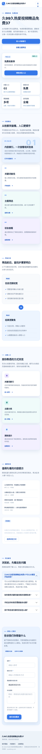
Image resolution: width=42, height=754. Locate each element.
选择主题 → (9, 213)
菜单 (38, 4)
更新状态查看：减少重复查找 (13, 500)
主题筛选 (20, 744)
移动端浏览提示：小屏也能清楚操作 (15, 507)
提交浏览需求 (14, 717)
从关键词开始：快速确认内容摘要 (14, 485)
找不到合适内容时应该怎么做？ (16, 610)
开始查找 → (9, 185)
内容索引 (13, 744)
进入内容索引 (21, 41)
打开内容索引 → (10, 158)
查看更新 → (9, 240)
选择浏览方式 (11, 539)
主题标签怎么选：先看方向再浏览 (14, 492)
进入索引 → (9, 392)
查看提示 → (9, 446)
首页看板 (5, 744)
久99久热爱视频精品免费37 (16, 3)
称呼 (9, 661)
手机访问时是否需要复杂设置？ (16, 602)
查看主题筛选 (21, 47)
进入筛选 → (9, 419)
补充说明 (9, 690)
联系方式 (10, 671)
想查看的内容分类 (12, 680)
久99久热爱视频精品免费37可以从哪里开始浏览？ (19, 576)
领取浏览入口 (21, 73)
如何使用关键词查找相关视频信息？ (18, 595)
